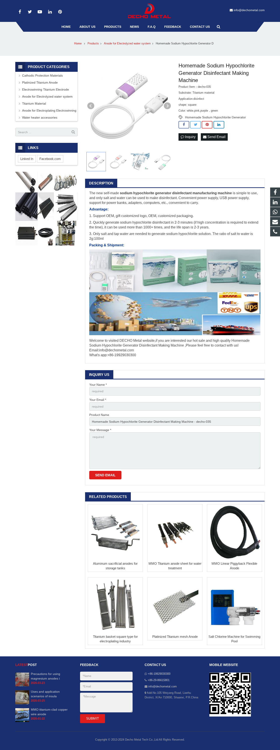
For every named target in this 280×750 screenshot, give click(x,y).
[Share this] (183, 124)
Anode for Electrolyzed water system (47, 96)
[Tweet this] (195, 124)
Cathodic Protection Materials (42, 75)
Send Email (216, 137)
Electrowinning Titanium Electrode (45, 89)
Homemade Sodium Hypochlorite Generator (215, 117)
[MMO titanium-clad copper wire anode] (22, 721)
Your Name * (98, 384)
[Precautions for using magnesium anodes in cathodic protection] (22, 685)
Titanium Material (34, 103)
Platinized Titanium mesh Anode (175, 636)
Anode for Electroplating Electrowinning (49, 110)
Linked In (26, 159)
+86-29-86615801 (159, 680)
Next (167, 105)
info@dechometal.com (249, 10)
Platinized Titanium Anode (40, 82)
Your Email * (97, 399)
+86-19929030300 (159, 673)
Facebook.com (50, 159)
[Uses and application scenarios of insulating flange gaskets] (22, 703)
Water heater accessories (39, 117)
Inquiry (190, 137)
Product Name (99, 415)
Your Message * (100, 430)
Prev (90, 105)
